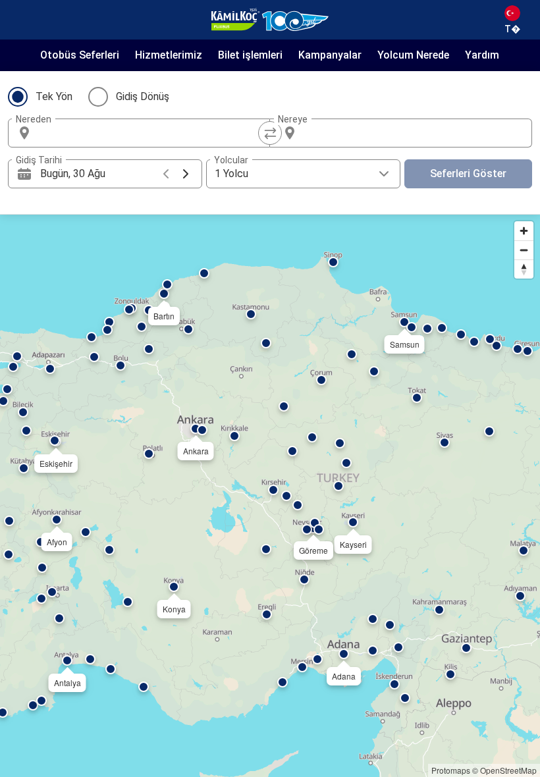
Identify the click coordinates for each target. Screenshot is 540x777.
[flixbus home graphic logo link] (270, 20)
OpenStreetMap (508, 770)
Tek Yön (54, 96)
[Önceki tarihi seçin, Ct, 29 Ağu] (166, 174)
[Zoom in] (523, 230)
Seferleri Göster (468, 173)
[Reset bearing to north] (523, 269)
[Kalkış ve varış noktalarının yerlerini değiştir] (270, 133)
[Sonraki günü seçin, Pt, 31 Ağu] (186, 174)
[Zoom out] (523, 249)
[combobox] (150, 133)
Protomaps (450, 770)
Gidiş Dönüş (142, 96)
